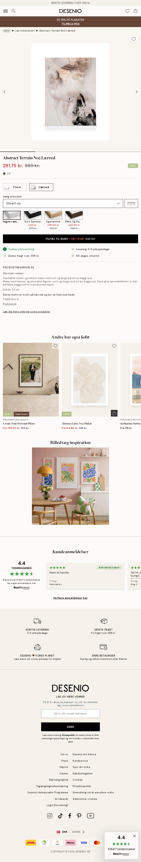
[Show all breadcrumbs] (7, 31)
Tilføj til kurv (70, 238)
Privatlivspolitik (82, 786)
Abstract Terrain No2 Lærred (57, 30)
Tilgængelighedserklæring (52, 786)
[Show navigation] (5, 11)
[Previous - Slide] (4, 92)
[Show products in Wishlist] (127, 11)
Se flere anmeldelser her (70, 598)
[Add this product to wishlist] (133, 38)
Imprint (64, 767)
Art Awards (61, 798)
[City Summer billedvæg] (70, 486)
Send (70, 726)
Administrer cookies (85, 798)
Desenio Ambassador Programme (48, 792)
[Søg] (14, 11)
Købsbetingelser (83, 773)
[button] (131, 203)
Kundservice (80, 760)
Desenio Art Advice (84, 754)
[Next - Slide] (137, 92)
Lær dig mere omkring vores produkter (26, 311)
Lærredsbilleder (25, 30)
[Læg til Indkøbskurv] (114, 413)
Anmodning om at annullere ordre (93, 792)
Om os (64, 754)
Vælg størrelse (12, 196)
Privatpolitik (68, 735)
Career (64, 773)
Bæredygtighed (58, 779)
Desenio (81, 851)
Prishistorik (10, 304)
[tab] (17, 150)
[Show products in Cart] (135, 11)
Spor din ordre (81, 767)
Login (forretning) (57, 805)
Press (65, 760)
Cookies (78, 779)
